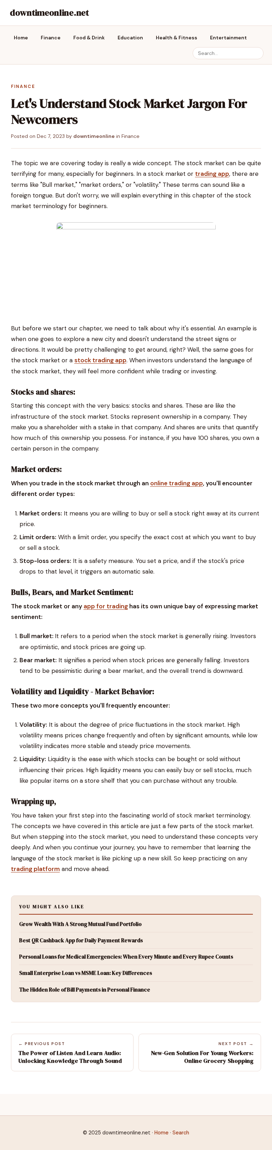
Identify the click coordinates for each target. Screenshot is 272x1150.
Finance (51, 37)
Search (180, 1132)
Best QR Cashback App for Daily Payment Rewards (81, 940)
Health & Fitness (176, 37)
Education (130, 37)
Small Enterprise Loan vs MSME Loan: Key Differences (85, 973)
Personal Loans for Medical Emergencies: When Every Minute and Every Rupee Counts (126, 956)
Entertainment (228, 37)
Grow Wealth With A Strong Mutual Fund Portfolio (80, 924)
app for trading (106, 606)
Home (21, 37)
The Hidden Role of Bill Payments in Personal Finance (84, 989)
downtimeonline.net (49, 12)
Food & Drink (89, 37)
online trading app (176, 483)
